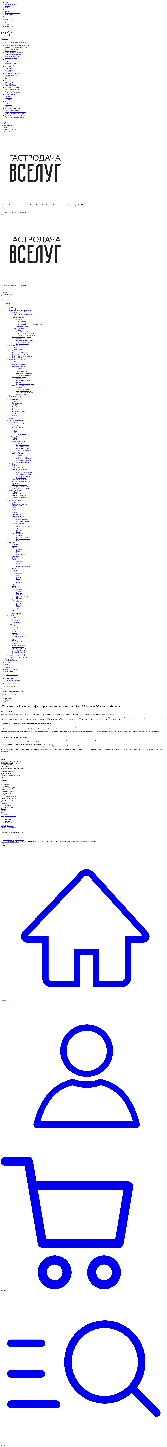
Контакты (4, 814)
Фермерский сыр (18, 349)
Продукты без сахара (19, 645)
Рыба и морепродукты (19, 504)
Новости (3, 810)
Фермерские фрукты (23, 380)
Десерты (15, 619)
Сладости (19, 591)
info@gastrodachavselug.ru (10, 695)
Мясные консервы (22, 519)
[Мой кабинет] (2, 210)
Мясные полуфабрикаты (24, 472)
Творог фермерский (22, 321)
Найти (3, 845)
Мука (18, 551)
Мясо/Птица (16, 439)
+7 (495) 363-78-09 (7, 19)
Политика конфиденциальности (13, 840)
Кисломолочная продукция (25, 340)
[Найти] (2, 123)
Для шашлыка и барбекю (20, 424)
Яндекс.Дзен (9, 26)
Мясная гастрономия (19, 493)
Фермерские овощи (22, 370)
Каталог (3, 296)
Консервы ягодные (22, 537)
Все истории (5, 784)
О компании (5, 803)
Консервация (16, 514)
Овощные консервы (22, 526)
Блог (2, 812)
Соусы (18, 575)
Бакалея (14, 546)
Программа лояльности (8, 816)
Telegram (7, 24)
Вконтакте (8, 23)
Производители (6, 805)
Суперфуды (20, 603)
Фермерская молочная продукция (23, 314)
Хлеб (14, 432)
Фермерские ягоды (22, 389)
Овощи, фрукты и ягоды (20, 363)
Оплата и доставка (7, 807)
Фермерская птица (22, 445)
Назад (12, 305)
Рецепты (3, 809)
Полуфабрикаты (17, 467)
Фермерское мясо (22, 457)
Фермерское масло (22, 331)
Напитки (15, 627)
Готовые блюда (17, 403)
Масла (18, 563)
